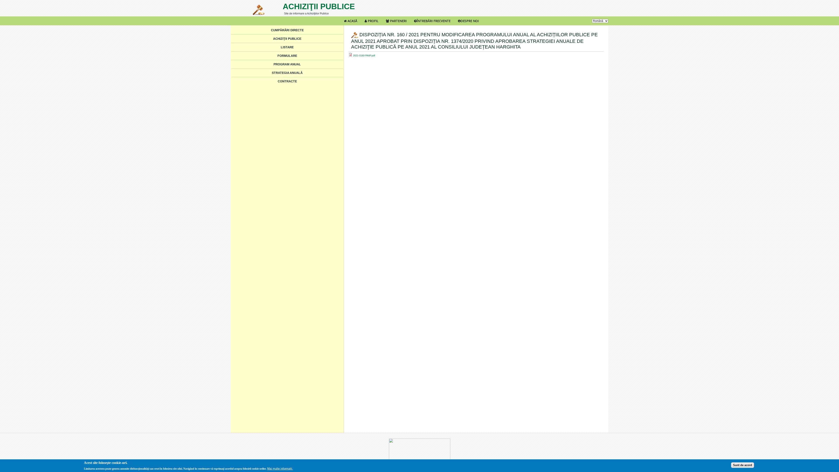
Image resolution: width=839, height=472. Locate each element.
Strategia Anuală (287, 73)
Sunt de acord (742, 465)
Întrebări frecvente (434, 21)
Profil (372, 21)
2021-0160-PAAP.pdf (364, 55)
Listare (287, 47)
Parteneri (398, 21)
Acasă (352, 21)
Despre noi (470, 21)
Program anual (287, 64)
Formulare (287, 55)
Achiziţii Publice (319, 6)
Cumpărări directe (287, 30)
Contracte (287, 81)
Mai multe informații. (280, 468)
